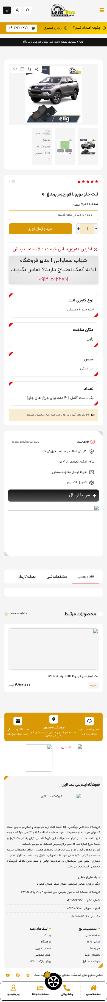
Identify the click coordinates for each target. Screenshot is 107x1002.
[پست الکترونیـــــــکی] (17, 721)
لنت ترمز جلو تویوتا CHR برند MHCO (73, 676)
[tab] (85, 577)
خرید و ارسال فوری (40, 229)
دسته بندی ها (40, 994)
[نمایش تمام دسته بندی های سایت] (40, 988)
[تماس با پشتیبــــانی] (89, 721)
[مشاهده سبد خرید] (53, 981)
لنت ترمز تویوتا (68, 42)
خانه (81, 42)
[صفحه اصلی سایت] (93, 988)
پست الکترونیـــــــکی (18, 729)
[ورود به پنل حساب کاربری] (13, 988)
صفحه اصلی (93, 994)
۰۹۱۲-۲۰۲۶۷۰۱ (53, 279)
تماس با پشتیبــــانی (89, 729)
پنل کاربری (13, 994)
